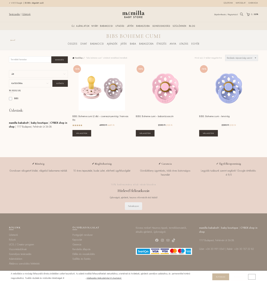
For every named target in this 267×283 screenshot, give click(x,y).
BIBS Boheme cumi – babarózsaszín (155, 116)
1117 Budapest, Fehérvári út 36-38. (34, 126)
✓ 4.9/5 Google (16, 3)
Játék (130, 26)
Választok (81, 133)
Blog (192, 26)
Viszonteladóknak (18, 249)
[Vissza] (13, 40)
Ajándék (112, 44)
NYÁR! (94, 26)
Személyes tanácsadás (20, 254)
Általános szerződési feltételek (24, 263)
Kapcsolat (241, 3)
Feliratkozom (133, 206)
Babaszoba (143, 26)
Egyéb (195, 44)
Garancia (253, 3)
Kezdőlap (79, 57)
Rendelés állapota (81, 249)
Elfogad (220, 277)
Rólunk (12, 239)
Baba (133, 44)
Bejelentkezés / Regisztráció (226, 14)
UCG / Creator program (21, 244)
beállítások (75, 278)
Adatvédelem (15, 259)
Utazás (119, 26)
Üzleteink (228, 3)
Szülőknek (179, 26)
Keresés (59, 60)
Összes (72, 44)
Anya (173, 44)
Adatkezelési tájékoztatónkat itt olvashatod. (104, 278)
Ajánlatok (83, 26)
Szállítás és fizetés (81, 259)
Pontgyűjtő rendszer (82, 235)
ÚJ (73, 26)
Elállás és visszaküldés (83, 254)
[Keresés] (241, 14)
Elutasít (238, 277)
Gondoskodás (161, 26)
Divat (84, 44)
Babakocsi (106, 26)
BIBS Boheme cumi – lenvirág (214, 116)
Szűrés (60, 83)
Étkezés (162, 44)
